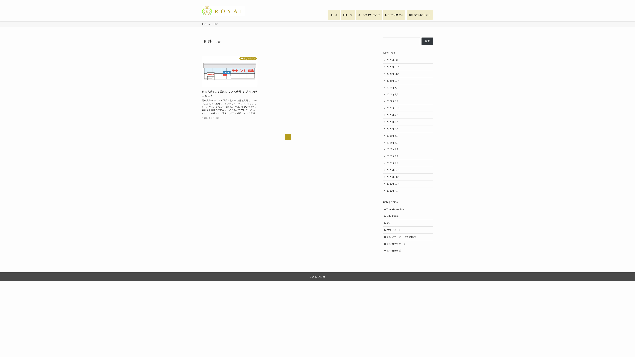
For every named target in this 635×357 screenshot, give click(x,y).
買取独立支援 (393, 250)
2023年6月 (392, 135)
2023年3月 (392, 156)
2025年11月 (392, 73)
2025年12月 (393, 66)
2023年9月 (392, 115)
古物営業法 (392, 216)
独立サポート (393, 230)
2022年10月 (393, 183)
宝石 (388, 223)
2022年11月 (392, 176)
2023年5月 (392, 142)
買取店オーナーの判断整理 (401, 236)
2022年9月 (392, 190)
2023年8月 (392, 121)
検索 (427, 41)
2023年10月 (393, 108)
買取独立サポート (396, 243)
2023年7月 (392, 128)
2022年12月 (393, 170)
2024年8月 (392, 87)
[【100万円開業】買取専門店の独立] (223, 11)
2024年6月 (392, 101)
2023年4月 (392, 149)
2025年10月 (393, 80)
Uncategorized (395, 209)
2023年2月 (392, 163)
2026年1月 (392, 60)
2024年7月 (392, 94)
